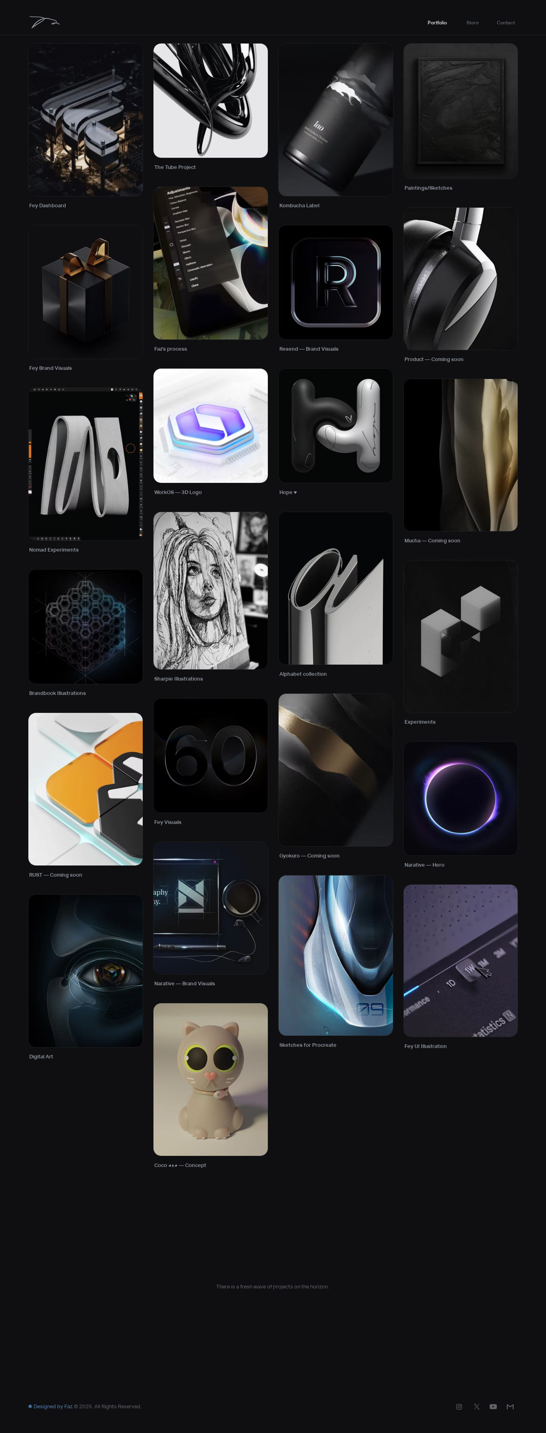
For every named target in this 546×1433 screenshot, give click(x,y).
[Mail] (510, 1406)
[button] (472, 22)
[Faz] (44, 22)
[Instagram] (459, 1406)
